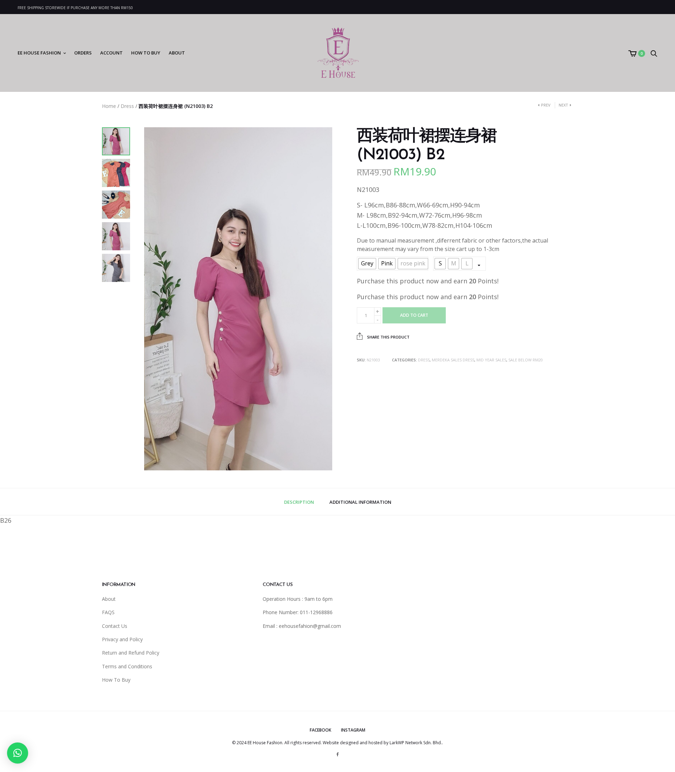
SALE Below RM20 (525, 359)
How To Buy (116, 679)
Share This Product (388, 337)
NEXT (563, 105)
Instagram (353, 730)
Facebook (320, 730)
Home (109, 106)
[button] (17, 753)
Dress (127, 106)
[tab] (299, 502)
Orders (83, 53)
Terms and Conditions (127, 666)
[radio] (367, 263)
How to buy (145, 53)
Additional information (360, 502)
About (177, 53)
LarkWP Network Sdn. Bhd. (416, 743)
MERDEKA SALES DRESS (453, 359)
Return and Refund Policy (130, 652)
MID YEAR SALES (491, 359)
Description (299, 502)
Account (111, 53)
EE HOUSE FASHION (39, 53)
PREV (546, 105)
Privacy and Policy (122, 639)
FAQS (108, 612)
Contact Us (114, 626)
